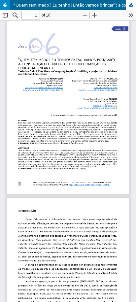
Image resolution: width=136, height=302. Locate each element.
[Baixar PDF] (131, 5)
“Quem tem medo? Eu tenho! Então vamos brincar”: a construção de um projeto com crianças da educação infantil (74, 5)
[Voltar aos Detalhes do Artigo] (5, 5)
